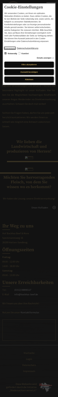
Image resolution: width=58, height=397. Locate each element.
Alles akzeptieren (29, 65)
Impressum (9, 48)
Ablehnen (29, 79)
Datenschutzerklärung (27, 48)
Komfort (25, 53)
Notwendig (12, 53)
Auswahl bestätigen (29, 72)
